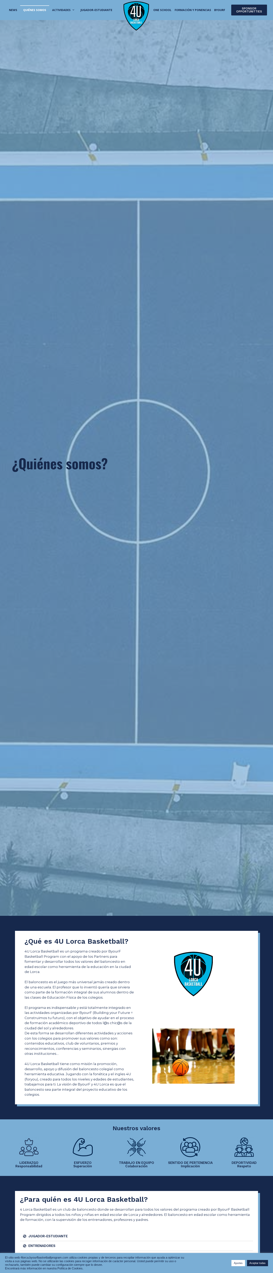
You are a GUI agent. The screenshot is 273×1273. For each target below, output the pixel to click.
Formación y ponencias (193, 10)
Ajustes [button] (238, 1263)
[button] (249, 10)
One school (162, 10)
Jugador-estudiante (96, 10)
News (13, 10)
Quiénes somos (34, 10)
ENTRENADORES (41, 1246)
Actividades (61, 10)
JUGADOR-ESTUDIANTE (48, 1236)
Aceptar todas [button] (257, 1263)
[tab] (136, 1236)
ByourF (219, 10)
